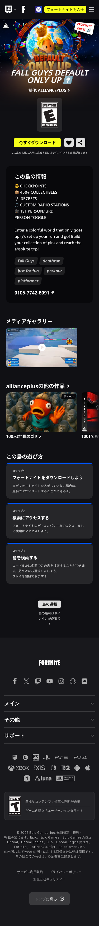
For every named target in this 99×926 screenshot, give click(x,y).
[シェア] (80, 142)
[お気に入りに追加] (69, 142)
